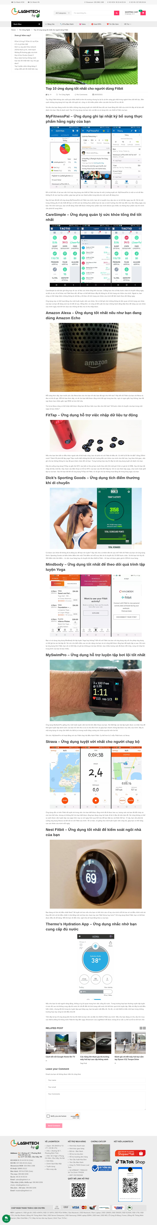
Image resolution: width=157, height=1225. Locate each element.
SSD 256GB (116, 1213)
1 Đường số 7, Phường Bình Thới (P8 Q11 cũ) (29, 1154)
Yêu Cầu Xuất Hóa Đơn (78, 1159)
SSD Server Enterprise (56, 1215)
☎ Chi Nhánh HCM (17, 2)
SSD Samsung (71, 1215)
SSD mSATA (37, 1213)
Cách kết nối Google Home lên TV (60, 1057)
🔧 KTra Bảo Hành (67, 24)
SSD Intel (96, 1215)
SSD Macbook (85, 1213)
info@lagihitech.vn (22, 1185)
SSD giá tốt (27, 1213)
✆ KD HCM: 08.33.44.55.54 (116, 2)
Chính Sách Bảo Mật (53, 1164)
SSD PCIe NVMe (61, 1213)
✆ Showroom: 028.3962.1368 (94, 2)
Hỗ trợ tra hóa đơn (76, 1154)
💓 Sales (82, 24)
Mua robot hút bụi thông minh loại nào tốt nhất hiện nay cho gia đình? (27, 60)
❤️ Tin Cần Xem (113, 24)
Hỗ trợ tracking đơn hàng (78, 1157)
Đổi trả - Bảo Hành (76, 1151)
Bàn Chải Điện (22, 1218)
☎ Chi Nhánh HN (33, 2)
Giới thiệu (49, 1161)
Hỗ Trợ (126, 24)
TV (30, 1218)
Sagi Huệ (83, 1063)
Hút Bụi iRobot (20, 1215)
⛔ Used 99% (96, 24)
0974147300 (23, 1171)
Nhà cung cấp (51, 1169)
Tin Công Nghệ (64, 94)
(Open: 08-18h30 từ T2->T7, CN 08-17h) (54, 1147)
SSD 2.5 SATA (48, 1213)
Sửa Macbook (73, 1213)
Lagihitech (18, 1213)
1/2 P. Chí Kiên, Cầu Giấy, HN (31, 1157)
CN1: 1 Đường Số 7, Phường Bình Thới (53, 1152)
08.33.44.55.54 (22, 1160)
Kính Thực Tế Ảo (60, 1218)
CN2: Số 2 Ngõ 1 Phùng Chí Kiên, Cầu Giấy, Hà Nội (55, 1157)
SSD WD (104, 1215)
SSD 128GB (106, 1213)
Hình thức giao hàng (76, 1148)
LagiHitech (101, 1020)
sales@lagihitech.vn (23, 1179)
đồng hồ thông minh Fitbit (63, 1020)
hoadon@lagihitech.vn (24, 1190)
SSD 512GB (126, 1213)
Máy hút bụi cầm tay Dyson (42, 1218)
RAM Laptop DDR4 (84, 1215)
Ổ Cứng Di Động (115, 1215)
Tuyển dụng (50, 1166)
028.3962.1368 (29, 1166)
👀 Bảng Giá (49, 24)
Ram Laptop (96, 1213)
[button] (101, 1177)
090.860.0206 (23, 1174)
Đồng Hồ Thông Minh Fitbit (36, 1215)
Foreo (124, 1215)
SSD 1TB (135, 1213)
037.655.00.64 (21, 1163)
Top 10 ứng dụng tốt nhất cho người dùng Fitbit (84, 88)
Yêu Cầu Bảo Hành (76, 1162)
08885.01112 (22, 1168)
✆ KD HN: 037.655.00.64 (137, 2)
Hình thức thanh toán (77, 1146)
